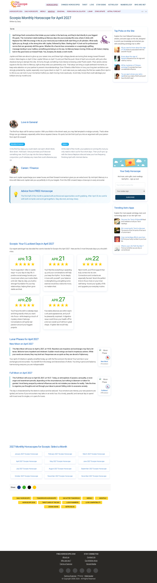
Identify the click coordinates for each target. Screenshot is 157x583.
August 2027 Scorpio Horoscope (60, 468)
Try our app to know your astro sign (133, 76)
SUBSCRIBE (130, 197)
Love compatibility (93, 502)
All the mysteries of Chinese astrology (131, 67)
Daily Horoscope (31, 11)
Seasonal (61, 11)
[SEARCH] (146, 11)
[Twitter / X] (29, 487)
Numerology (126, 4)
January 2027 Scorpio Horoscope (26, 454)
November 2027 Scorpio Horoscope (60, 476)
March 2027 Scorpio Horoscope (94, 454)
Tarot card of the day (50, 502)
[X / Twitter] (68, 570)
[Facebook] (19, 487)
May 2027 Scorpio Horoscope (60, 461)
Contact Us (91, 557)
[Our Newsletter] (142, 11)
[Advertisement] (60, 97)
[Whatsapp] (24, 487)
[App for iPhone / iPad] (88, 570)
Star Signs (101, 4)
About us (66, 557)
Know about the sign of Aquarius (133, 58)
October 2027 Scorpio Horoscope (26, 476)
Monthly (51, 11)
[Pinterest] (82, 570)
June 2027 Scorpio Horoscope (93, 461)
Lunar (90, 11)
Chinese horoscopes (70, 4)
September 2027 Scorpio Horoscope (94, 468)
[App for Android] (95, 570)
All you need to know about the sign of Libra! (133, 49)
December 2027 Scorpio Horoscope (93, 476)
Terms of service (66, 564)
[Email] (34, 487)
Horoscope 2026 (16, 11)
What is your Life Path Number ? (132, 248)
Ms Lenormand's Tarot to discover (133, 230)
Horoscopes (52, 4)
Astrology (113, 4)
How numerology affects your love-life (133, 239)
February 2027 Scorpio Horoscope (60, 454)
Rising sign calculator (76, 11)
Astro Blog (69, 507)
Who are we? (140, 4)
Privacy (80, 576)
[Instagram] (75, 570)
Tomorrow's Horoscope (46, 498)
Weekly (43, 11)
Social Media (91, 564)
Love (92, 4)
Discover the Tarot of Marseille (133, 221)
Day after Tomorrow (71, 498)
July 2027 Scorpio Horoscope (26, 468)
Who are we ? (66, 560)
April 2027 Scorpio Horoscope (26, 461)
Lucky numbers (72, 502)
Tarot (84, 4)
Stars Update (100, 11)
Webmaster (88, 576)
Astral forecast (114, 11)
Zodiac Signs (53, 507)
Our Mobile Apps (91, 560)
